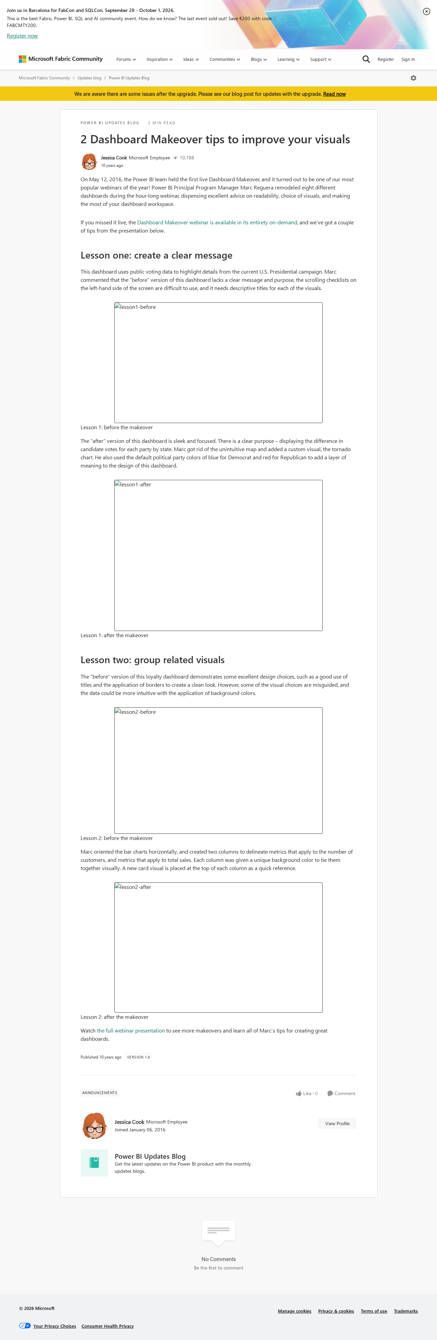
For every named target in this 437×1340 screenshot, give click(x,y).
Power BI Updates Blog (129, 77)
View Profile (337, 1123)
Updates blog (89, 77)
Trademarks (406, 1311)
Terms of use (374, 1311)
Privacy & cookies (336, 1311)
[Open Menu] (413, 78)
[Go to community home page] (61, 59)
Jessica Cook (114, 157)
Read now (334, 93)
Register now (22, 35)
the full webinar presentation (131, 1030)
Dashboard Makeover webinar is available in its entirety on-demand (217, 222)
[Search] (366, 59)
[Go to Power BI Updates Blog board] (94, 1163)
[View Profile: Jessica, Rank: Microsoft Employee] (89, 161)
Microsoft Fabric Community (44, 77)
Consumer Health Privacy (108, 1326)
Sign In (408, 59)
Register (386, 59)
